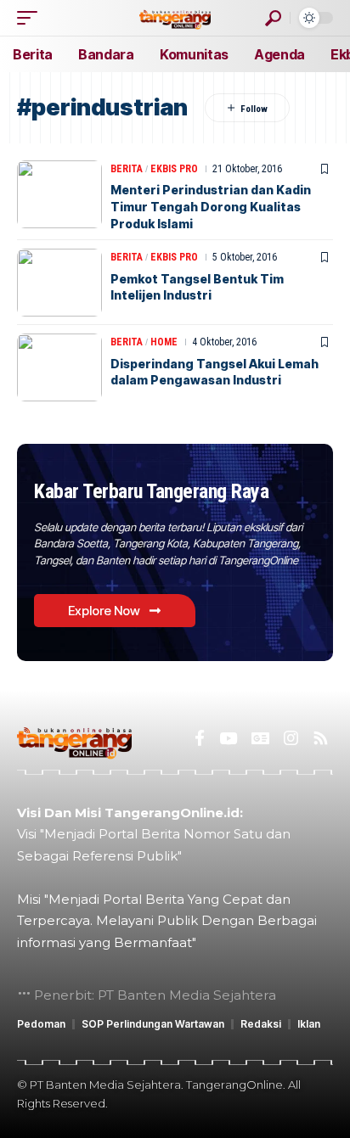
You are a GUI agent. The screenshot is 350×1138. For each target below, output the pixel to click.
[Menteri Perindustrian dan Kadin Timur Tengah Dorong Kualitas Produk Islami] (59, 194)
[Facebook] (199, 738)
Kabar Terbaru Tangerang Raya (151, 491)
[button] (31, 18)
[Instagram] (290, 738)
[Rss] (320, 738)
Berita (126, 169)
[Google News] (260, 738)
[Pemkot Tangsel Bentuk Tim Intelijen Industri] (59, 283)
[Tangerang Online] (175, 17)
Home (164, 342)
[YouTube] (228, 738)
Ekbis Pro (174, 169)
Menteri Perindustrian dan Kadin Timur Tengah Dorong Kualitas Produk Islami (210, 206)
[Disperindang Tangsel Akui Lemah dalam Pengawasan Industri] (59, 367)
